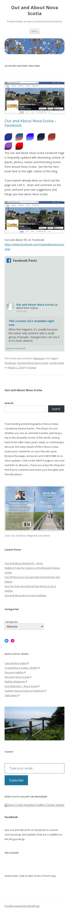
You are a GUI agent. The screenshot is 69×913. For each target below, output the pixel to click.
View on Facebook (16, 348)
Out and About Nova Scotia (34, 10)
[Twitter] (30, 137)
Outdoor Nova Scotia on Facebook (24, 690)
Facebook (10, 363)
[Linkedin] (19, 137)
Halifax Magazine (15, 681)
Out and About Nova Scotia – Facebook (30, 123)
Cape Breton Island (16, 663)
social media (56, 363)
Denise (32, 367)
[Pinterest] (19, 146)
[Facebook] (8, 137)
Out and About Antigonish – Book (24, 563)
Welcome (39, 358)
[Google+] (51, 137)
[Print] (41, 137)
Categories (11, 622)
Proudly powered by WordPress (22, 906)
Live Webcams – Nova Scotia (21, 686)
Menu (35, 31)
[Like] (8, 146)
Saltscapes (11, 695)
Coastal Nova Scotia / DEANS (21, 667)
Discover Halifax (14, 672)
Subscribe (16, 780)
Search (9, 403)
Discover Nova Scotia (17, 677)
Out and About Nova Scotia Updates (25, 595)
